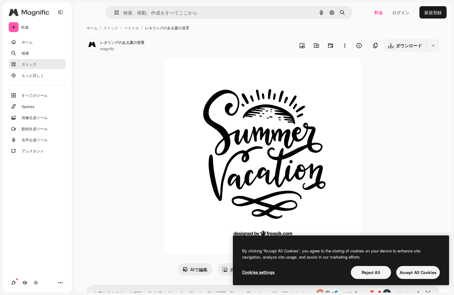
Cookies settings (258, 272)
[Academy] (25, 283)
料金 (378, 12)
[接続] (14, 283)
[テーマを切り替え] (36, 283)
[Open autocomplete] (114, 12)
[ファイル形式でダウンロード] (433, 45)
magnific (107, 48)
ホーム (92, 27)
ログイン (401, 12)
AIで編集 (199, 269)
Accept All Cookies (418, 272)
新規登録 (433, 12)
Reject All (371, 272)
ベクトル (131, 27)
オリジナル (207, 69)
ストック (110, 27)
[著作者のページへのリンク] (92, 45)
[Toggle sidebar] (60, 12)
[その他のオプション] (344, 45)
